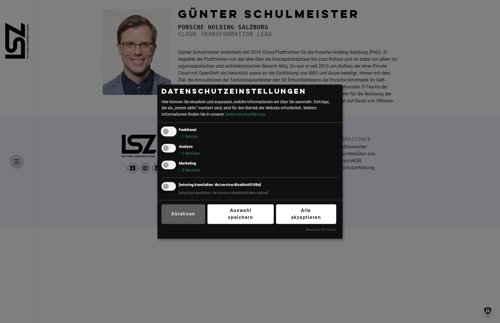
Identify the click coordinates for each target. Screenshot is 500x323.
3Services (189, 170)
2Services (189, 153)
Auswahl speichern (240, 214)
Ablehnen (183, 214)
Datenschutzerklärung (245, 114)
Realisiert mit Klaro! (321, 230)
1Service (188, 136)
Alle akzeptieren (306, 214)
